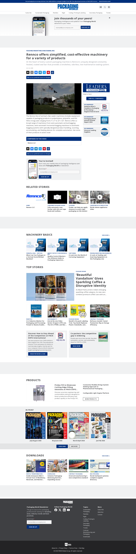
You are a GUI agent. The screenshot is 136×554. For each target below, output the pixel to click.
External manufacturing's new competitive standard (78, 477)
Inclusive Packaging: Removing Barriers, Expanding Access (55, 478)
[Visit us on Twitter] (60, 510)
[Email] (32, 72)
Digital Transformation (34, 474)
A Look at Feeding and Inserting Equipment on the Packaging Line (98, 257)
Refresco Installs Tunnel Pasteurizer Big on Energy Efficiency (99, 323)
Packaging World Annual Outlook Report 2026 (90, 120)
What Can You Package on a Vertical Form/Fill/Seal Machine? (35, 257)
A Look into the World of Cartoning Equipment (78, 256)
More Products (91, 399)
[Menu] (108, 7)
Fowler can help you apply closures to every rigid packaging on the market (78, 209)
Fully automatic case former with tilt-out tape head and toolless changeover (57, 209)
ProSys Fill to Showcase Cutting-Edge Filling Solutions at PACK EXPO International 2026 (65, 387)
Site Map (81, 548)
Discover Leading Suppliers (90, 131)
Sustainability (52, 319)
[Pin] (48, 72)
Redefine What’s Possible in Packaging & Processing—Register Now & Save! (91, 109)
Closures (72, 205)
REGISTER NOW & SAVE (37, 354)
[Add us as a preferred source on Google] (52, 72)
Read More (76, 346)
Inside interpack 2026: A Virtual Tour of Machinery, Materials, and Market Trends (35, 478)
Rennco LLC (32, 143)
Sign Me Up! (85, 27)
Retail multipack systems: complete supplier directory (99, 478)
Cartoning (72, 253)
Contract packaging (97, 319)
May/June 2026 (57, 441)
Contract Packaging (75, 474)
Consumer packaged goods (56, 205)
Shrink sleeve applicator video (98, 208)
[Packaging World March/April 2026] (79, 425)
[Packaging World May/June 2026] (57, 425)
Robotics (29, 319)
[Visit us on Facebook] (55, 510)
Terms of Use (73, 548)
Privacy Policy (63, 548)
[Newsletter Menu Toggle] (100, 7)
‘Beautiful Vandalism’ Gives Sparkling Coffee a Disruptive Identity (91, 280)
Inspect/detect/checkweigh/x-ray (57, 253)
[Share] (36, 72)
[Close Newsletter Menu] (109, 18)
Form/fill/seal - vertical (34, 253)
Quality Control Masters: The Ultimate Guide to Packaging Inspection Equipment (57, 258)
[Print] (27, 72)
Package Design (81, 271)
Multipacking (94, 474)
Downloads (51, 474)
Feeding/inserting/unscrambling (40, 51)
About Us (54, 548)
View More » (106, 235)
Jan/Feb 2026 (100, 441)
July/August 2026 (35, 441)
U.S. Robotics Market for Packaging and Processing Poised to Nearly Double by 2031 (35, 323)
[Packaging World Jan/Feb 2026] (100, 425)
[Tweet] (44, 72)
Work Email (43, 168)
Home (28, 205)
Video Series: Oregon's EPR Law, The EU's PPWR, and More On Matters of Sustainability (57, 323)
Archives (74, 446)
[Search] (104, 7)
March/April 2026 (79, 441)
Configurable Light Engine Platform (96, 393)
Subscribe (62, 446)
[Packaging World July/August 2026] (36, 425)
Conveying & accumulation (99, 205)
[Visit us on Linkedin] (64, 510)
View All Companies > (96, 98)
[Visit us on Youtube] (68, 510)
